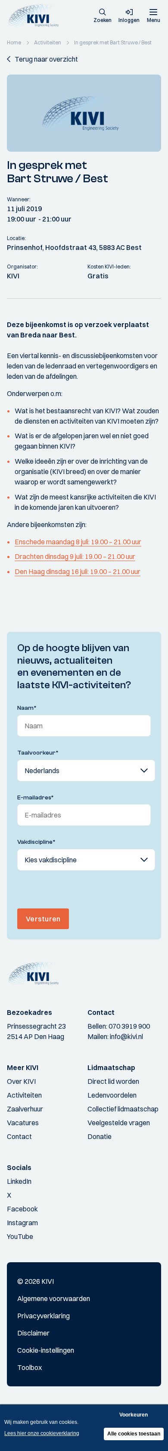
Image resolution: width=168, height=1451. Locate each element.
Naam (27, 708)
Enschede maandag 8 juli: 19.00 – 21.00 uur (78, 541)
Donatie (99, 1136)
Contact (19, 1136)
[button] (102, 16)
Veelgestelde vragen (118, 1122)
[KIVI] (36, 16)
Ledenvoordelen (112, 1095)
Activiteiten (24, 1095)
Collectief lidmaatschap (123, 1109)
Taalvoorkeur (38, 752)
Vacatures (23, 1122)
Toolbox (29, 1367)
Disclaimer (33, 1333)
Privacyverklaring (43, 1315)
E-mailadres (35, 797)
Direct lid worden (113, 1081)
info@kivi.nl (126, 1036)
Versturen (43, 918)
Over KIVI (21, 1081)
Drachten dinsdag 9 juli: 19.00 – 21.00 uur (75, 556)
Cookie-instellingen (45, 1350)
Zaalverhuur (25, 1109)
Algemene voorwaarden (53, 1298)
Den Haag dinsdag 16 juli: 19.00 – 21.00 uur (77, 571)
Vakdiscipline (36, 842)
